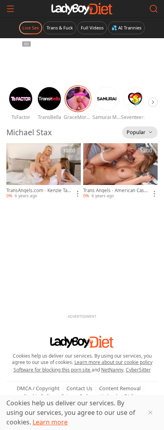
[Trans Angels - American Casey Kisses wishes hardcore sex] (120, 171)
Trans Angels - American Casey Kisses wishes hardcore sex (115, 190)
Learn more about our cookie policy (113, 362)
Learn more (50, 422)
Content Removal (120, 388)
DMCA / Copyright (38, 388)
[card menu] (77, 193)
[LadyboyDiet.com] (82, 9)
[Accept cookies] (150, 412)
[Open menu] (10, 9)
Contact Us (79, 388)
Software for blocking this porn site (53, 369)
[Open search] (153, 9)
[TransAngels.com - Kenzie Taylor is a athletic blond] (43, 171)
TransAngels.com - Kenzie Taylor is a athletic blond (38, 190)
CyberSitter (138, 369)
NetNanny (112, 369)
